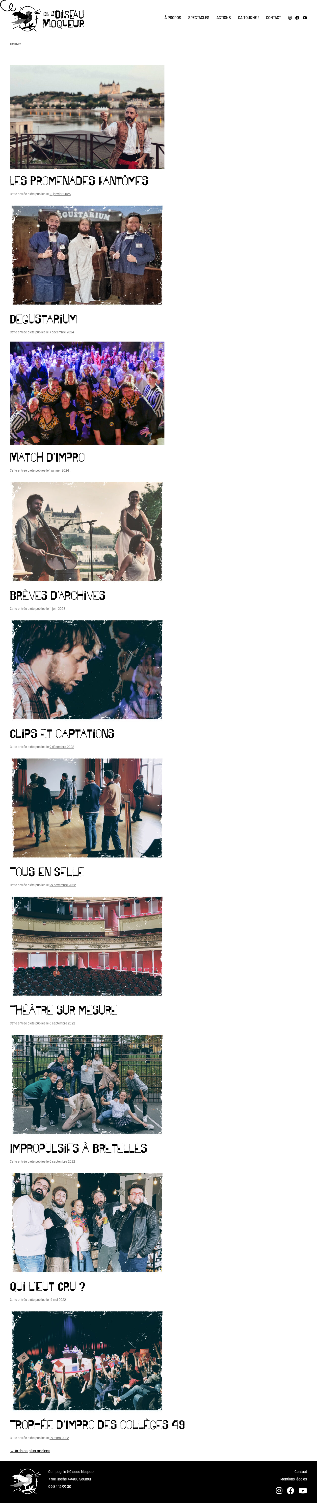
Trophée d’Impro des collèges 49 (97, 1424)
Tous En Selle (47, 871)
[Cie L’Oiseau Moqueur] (47, 19)
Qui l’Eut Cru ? (47, 1286)
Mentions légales (293, 1479)
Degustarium (43, 318)
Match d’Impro (47, 457)
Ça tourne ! (248, 18)
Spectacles (198, 18)
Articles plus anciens (30, 1451)
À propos (172, 18)
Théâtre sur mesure (63, 1010)
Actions (223, 18)
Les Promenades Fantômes (79, 180)
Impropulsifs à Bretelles (78, 1148)
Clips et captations (62, 733)
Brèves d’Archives (58, 595)
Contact (273, 18)
